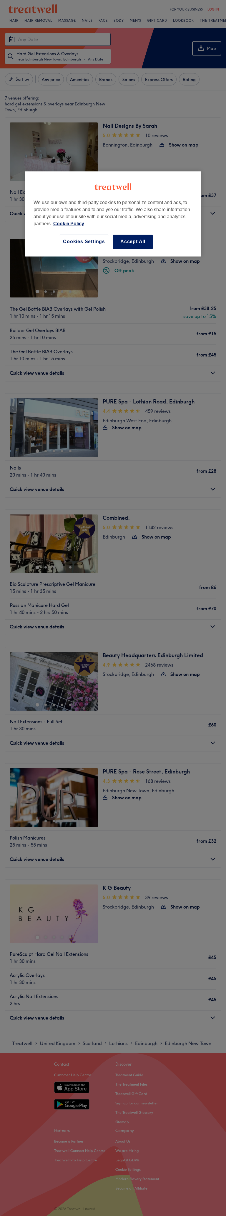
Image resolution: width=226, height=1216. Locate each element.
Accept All (132, 241)
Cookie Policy (68, 223)
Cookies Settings (84, 241)
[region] (113, 213)
